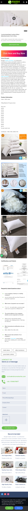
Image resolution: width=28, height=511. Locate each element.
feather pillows (6, 350)
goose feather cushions (8, 354)
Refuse (18, 508)
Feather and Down (9, 60)
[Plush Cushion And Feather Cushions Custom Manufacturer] (21, 479)
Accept (9, 508)
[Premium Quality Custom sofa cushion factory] (21, 450)
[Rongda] (1, 255)
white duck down (5, 76)
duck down (13, 338)
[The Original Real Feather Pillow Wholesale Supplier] (7, 450)
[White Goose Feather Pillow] (21, 464)
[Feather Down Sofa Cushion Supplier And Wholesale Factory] (7, 464)
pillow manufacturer (19, 350)
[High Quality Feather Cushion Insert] (7, 479)
